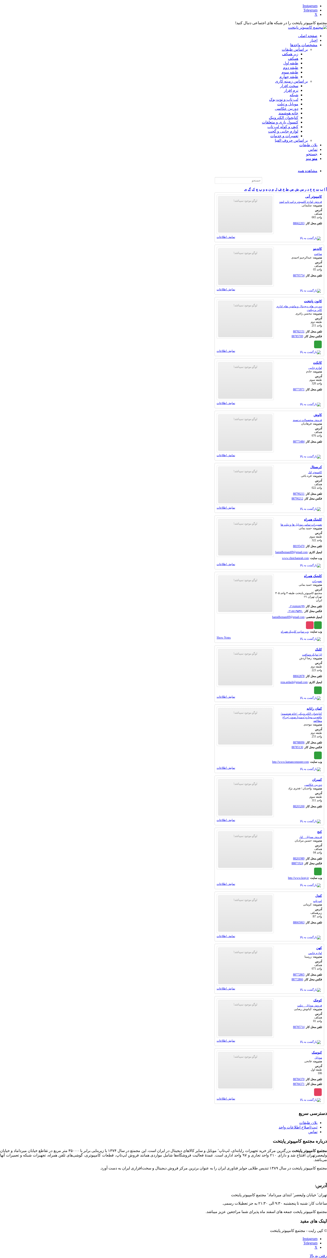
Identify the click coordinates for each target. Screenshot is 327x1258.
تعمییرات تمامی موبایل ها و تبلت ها (301, 524)
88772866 (297, 979)
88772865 (298, 974)
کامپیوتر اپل (315, 472)
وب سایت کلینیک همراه (295, 631)
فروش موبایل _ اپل (310, 837)
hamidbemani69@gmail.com (291, 552)
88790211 (298, 493)
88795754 (298, 275)
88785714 (298, 1027)
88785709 (297, 336)
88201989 (298, 858)
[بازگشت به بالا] (310, 238)
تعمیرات (317, 581)
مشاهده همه (307, 171)
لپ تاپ (317, 901)
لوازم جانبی (315, 368)
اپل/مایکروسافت (312, 654)
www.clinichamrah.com (295, 558)
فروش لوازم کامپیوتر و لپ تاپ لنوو (300, 201)
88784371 (298, 1084)
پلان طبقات (308, 1123)
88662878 (298, 676)
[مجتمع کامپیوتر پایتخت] (307, 27)
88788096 (298, 742)
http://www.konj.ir (298, 878)
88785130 (297, 747)
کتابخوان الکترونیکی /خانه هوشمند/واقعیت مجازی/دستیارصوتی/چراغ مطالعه (301, 717)
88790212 (297, 498)
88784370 (298, 1079)
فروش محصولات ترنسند (307, 420)
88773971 (298, 389)
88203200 (298, 806)
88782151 (298, 331)
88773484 (298, 441)
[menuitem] (158, 36)
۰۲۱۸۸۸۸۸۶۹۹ (296, 606)
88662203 (298, 223)
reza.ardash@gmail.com (294, 682)
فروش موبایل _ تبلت (309, 1005)
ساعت (318, 254)
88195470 (298, 546)
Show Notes (224, 637)
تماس (312, 1132)
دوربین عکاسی (313, 784)
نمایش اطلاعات (226, 237)
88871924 (297, 863)
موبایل (318, 1057)
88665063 (298, 922)
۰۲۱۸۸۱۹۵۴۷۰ (295, 611)
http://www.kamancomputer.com (290, 762)
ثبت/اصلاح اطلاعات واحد (298, 1127)
